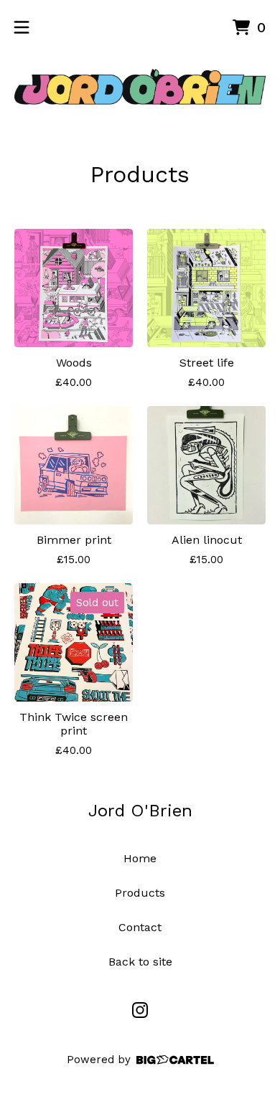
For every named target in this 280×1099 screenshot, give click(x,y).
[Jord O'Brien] (140, 87)
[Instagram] (140, 1010)
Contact (140, 927)
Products (140, 893)
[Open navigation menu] (21, 27)
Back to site (140, 961)
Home (140, 858)
